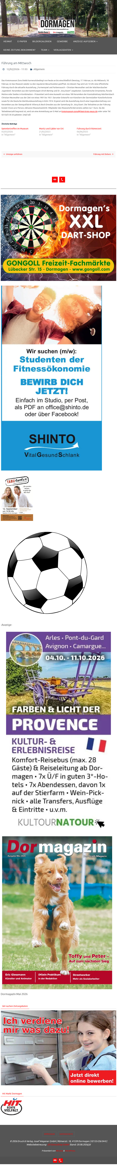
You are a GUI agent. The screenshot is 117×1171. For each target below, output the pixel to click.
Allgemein (39, 69)
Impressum (49, 1133)
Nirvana (59, 1150)
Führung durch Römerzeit (89, 128)
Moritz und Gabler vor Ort (51, 128)
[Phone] (62, 179)
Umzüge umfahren (13, 153)
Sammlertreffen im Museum (15, 128)
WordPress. (70, 1150)
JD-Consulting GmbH (58, 1143)
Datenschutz (66, 1133)
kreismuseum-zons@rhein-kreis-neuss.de (80, 110)
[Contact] (55, 179)
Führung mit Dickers (102, 153)
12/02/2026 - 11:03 (17, 69)
